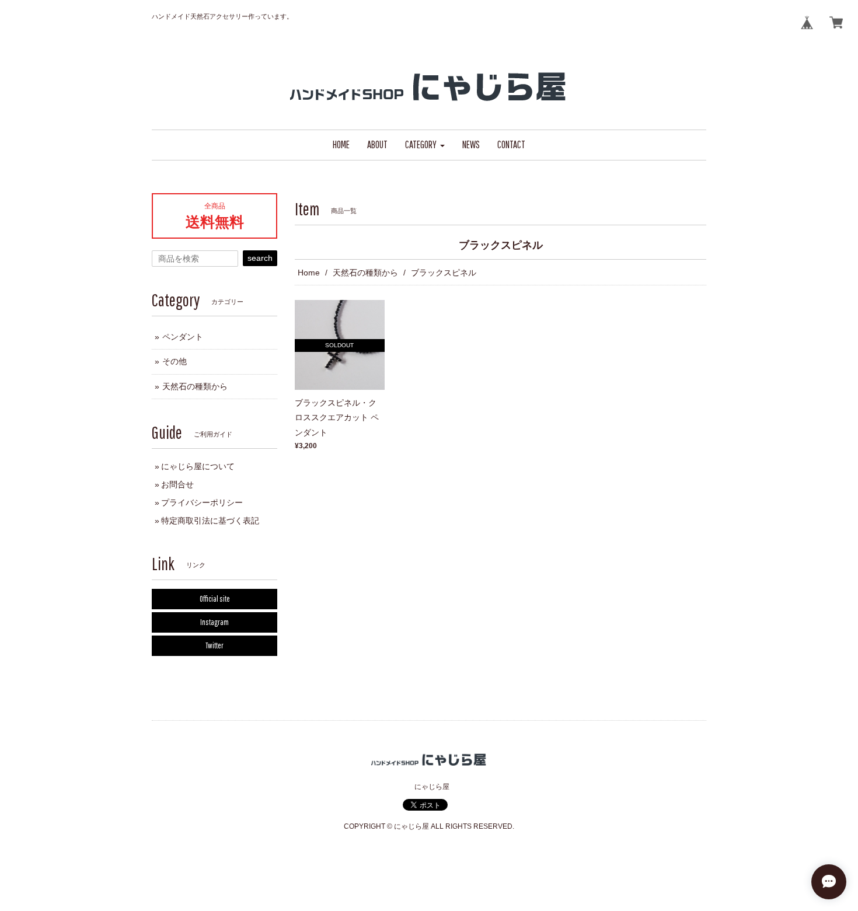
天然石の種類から (365, 272)
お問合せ (177, 484)
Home (309, 272)
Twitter (214, 645)
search (260, 258)
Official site (215, 598)
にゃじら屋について (198, 466)
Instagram (214, 622)
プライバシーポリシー (202, 502)
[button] (425, 145)
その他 (174, 361)
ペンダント (182, 336)
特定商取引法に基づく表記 (210, 520)
